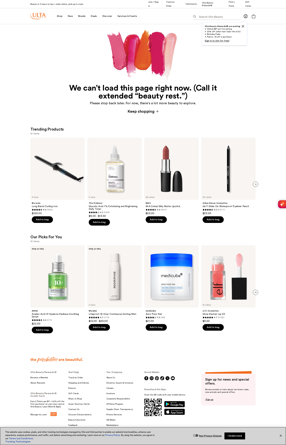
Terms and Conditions (21, 438)
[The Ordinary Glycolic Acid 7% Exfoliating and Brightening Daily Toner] (114, 178)
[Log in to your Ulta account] (246, 16)
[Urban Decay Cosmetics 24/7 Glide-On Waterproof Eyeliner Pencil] (228, 176)
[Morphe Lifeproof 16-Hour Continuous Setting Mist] (114, 284)
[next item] (255, 184)
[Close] (280, 435)
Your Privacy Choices (210, 436)
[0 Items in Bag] (254, 16)
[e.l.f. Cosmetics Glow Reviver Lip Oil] (228, 284)
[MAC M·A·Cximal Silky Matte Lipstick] (171, 176)
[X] (243, 26)
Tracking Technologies (17, 442)
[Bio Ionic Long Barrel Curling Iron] (57, 176)
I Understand (235, 436)
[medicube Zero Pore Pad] (171, 284)
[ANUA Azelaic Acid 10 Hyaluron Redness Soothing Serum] (57, 285)
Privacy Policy (112, 435)
